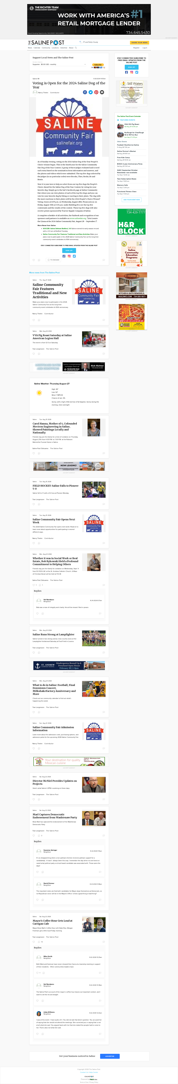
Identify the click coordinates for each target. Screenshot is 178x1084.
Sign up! (69, 250)
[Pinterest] (96, 92)
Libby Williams (49, 1012)
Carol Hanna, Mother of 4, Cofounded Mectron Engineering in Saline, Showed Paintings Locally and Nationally (55, 428)
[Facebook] (85, 92)
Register (136, 48)
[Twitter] (91, 92)
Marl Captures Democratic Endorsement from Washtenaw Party (55, 816)
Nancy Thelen (43, 93)
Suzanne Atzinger (50, 850)
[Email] (102, 92)
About (71, 48)
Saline (35, 280)
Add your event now (132, 200)
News (30, 48)
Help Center (93, 1072)
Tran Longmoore (38, 349)
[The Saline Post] (46, 42)
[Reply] (39, 260)
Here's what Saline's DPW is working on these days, (51, 788)
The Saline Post (52, 349)
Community (46, 48)
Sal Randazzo (49, 600)
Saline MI (36, 79)
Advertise (63, 48)
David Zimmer (49, 883)
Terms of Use (84, 1082)
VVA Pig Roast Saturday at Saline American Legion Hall (52, 337)
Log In (145, 48)
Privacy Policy (94, 1082)
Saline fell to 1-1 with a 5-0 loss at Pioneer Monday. (51, 493)
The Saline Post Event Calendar (129, 116)
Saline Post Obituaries (40, 449)
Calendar (37, 48)
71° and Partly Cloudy (90, 42)
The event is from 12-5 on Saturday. (45, 343)
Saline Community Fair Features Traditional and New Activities (50, 291)
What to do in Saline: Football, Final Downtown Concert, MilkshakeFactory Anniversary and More (54, 689)
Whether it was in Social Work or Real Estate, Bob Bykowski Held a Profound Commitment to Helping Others (55, 561)
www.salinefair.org (78, 218)
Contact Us (84, 1072)
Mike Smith (48, 956)
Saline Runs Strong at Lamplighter (53, 634)
